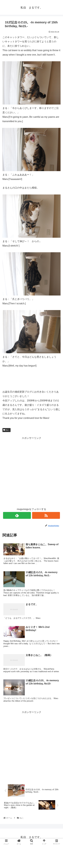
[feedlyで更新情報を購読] (17, 515)
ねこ (8, 430)
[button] (56, 479)
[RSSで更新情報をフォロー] (46, 515)
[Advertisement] (31, 471)
